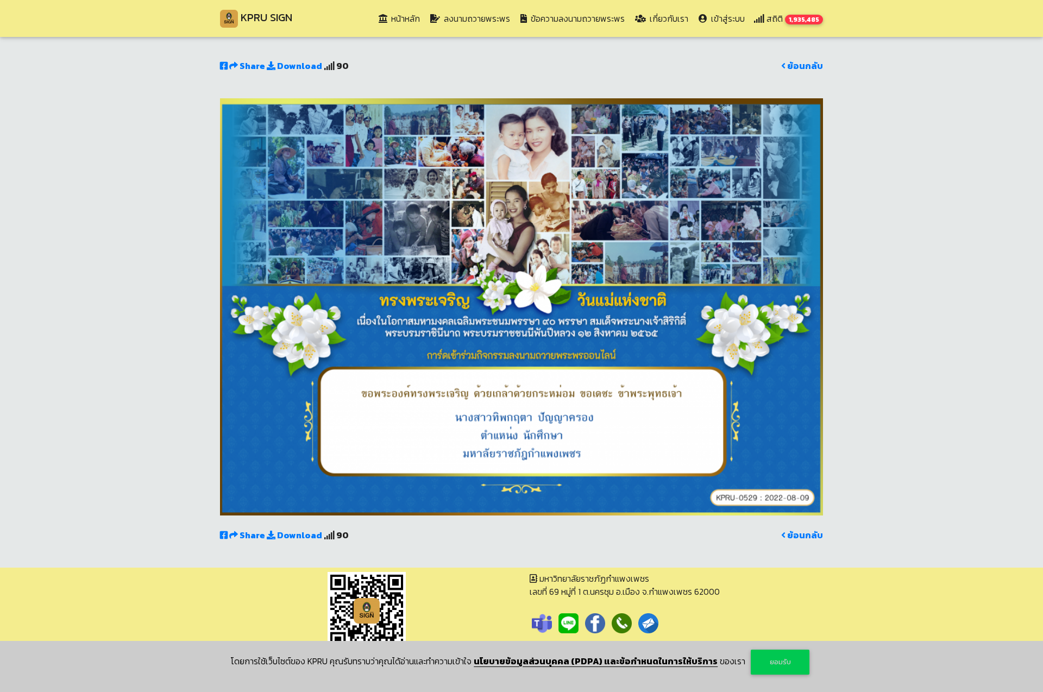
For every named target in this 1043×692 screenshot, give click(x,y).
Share (252, 65)
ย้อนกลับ (804, 65)
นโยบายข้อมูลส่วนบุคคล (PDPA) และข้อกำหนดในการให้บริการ (596, 661)
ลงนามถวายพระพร (476, 18)
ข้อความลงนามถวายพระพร (577, 18)
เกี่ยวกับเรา (668, 18)
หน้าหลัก (406, 18)
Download (298, 65)
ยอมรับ (780, 662)
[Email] (648, 621)
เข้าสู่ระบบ (727, 18)
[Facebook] (595, 621)
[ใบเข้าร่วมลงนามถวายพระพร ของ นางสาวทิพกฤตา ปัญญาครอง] (521, 305)
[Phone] (622, 621)
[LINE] (568, 621)
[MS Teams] (542, 621)
